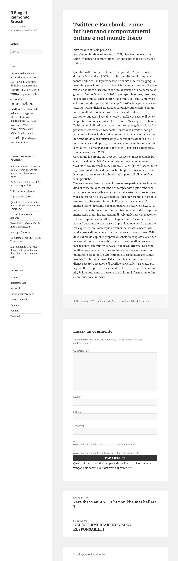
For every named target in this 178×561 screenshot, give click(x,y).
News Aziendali (18, 299)
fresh (26, 90)
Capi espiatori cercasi (21, 196)
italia (13, 113)
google (22, 94)
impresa (16, 98)
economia (32, 85)
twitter (18, 142)
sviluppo (31, 138)
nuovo (26, 117)
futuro (14, 94)
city (36, 77)
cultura (32, 81)
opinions (14, 310)
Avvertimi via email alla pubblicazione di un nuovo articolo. (106, 452)
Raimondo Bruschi (110, 301)
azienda (16, 77)
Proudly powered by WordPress (90, 554)
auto (33, 73)
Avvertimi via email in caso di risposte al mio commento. (105, 444)
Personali (15, 316)
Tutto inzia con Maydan (22, 191)
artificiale (25, 73)
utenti (26, 142)
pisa (20, 125)
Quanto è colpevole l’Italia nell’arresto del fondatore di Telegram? (25, 205)
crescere (13, 82)
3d (11, 73)
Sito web (79, 426)
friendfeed (34, 90)
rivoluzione (18, 129)
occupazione (17, 120)
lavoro (20, 113)
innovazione (22, 103)
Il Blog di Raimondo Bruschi (20, 17)
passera (14, 125)
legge (26, 113)
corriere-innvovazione (22, 293)
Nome (78, 397)
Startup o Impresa (20, 232)
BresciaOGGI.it (18, 282)
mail (32, 113)
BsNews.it (15, 288)
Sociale (14, 133)
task (12, 142)
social (29, 129)
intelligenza (17, 109)
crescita (22, 82)
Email (78, 411)
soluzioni (29, 133)
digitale (14, 85)
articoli (14, 277)
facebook (16, 90)
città (31, 77)
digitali (24, 85)
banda (25, 77)
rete (25, 125)
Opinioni (15, 305)
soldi (21, 133)
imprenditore (33, 94)
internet (31, 109)
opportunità (31, 121)
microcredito (16, 117)
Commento (81, 350)
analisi (16, 73)
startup (17, 137)
